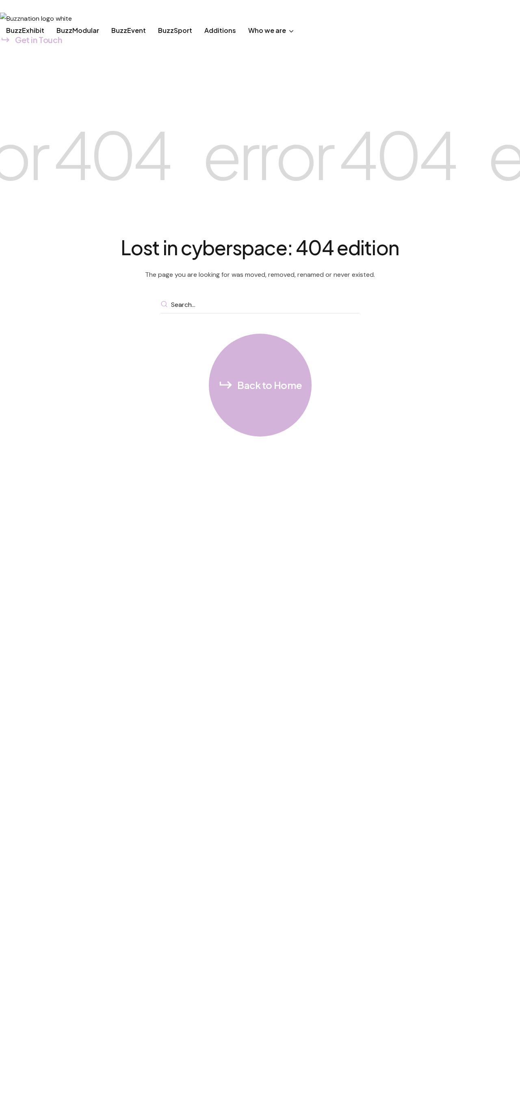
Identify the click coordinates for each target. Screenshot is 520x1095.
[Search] (165, 304)
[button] (31, 39)
